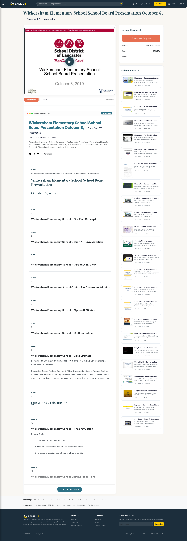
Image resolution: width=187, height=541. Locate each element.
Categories (74, 522)
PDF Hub (51, 505)
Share (45, 100)
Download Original (141, 38)
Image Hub (81, 505)
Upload (161, 4)
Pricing (97, 522)
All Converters (41, 505)
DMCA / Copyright (157, 534)
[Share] (34, 154)
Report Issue (109, 99)
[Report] (37, 154)
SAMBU (20, 3)
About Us (98, 519)
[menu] (3, 3)
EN (136, 4)
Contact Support (100, 525)
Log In (181, 4)
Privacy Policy (130, 534)
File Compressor (93, 505)
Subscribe (159, 524)
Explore (147, 4)
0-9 (35, 500)
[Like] (30, 154)
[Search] (121, 3)
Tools (173, 4)
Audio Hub (71, 505)
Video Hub (61, 505)
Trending (74, 519)
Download (31, 100)
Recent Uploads (76, 525)
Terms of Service (143, 534)
